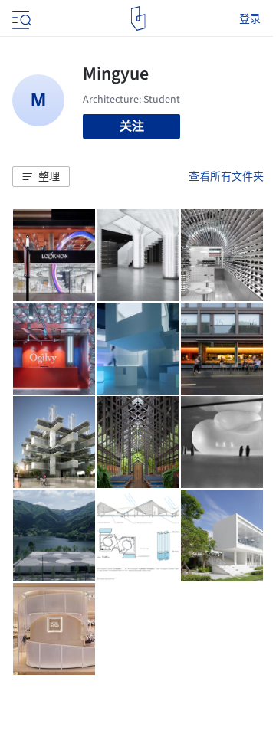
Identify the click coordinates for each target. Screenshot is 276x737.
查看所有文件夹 (226, 176)
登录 (250, 18)
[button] (41, 177)
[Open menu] (20, 18)
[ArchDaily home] (138, 18)
